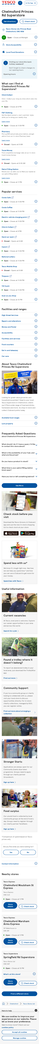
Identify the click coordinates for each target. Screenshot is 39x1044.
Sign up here (9, 782)
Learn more (6, 121)
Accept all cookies (19, 1032)
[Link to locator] (20, 3)
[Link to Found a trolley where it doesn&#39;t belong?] (19, 647)
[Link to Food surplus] (19, 799)
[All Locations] (3, 1003)
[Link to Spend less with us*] (19, 551)
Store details (10, 905)
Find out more (9, 678)
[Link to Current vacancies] (19, 603)
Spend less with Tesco (12, 581)
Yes (11, 852)
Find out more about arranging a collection (17, 712)
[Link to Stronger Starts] (19, 749)
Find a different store (19, 993)
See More (19, 485)
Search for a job (10, 631)
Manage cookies (19, 1038)
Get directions (10, 21)
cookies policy (8, 1027)
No (24, 852)
